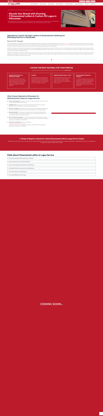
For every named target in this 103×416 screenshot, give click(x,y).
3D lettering (66, 43)
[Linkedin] (12, 1)
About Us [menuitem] (87, 3)
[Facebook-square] (8, 1)
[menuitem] (34, 4)
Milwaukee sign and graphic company (17, 123)
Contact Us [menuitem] (92, 3)
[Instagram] (10, 1)
